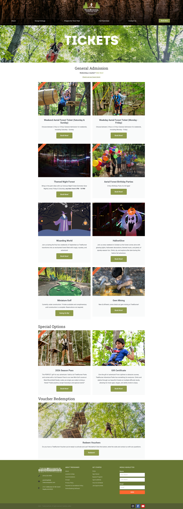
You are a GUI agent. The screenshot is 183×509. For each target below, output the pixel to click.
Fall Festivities (104, 21)
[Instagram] (133, 506)
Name (122, 471)
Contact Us (132, 21)
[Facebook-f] (138, 506)
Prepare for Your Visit (72, 21)
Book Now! (64, 135)
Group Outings (40, 21)
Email (121, 484)
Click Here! (99, 73)
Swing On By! (64, 313)
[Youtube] (143, 506)
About (13, 21)
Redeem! (91, 453)
